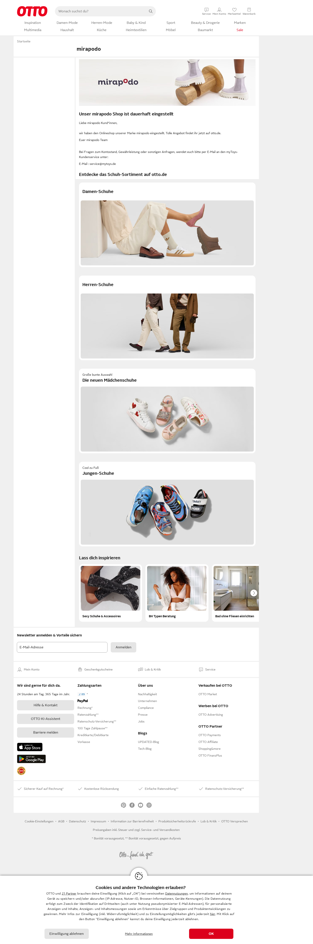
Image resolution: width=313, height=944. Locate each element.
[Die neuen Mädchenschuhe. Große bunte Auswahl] (167, 411)
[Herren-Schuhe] (167, 318)
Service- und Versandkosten (160, 830)
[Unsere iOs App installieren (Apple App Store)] (30, 747)
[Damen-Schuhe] (167, 225)
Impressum (98, 821)
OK (211, 934)
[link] (21, 771)
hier (212, 914)
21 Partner (69, 893)
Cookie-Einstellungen (39, 821)
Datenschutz (77, 821)
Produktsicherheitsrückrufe (177, 821)
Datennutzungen (176, 893)
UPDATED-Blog (148, 742)
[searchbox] (100, 11)
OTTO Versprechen (234, 821)
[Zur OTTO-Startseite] (32, 11)
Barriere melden (45, 732)
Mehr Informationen (139, 933)
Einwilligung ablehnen (66, 934)
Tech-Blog (145, 748)
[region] (156, 910)
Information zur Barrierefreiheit (132, 821)
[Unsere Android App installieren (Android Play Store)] (31, 759)
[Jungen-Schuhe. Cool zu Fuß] (167, 504)
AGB (61, 821)
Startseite (23, 41)
